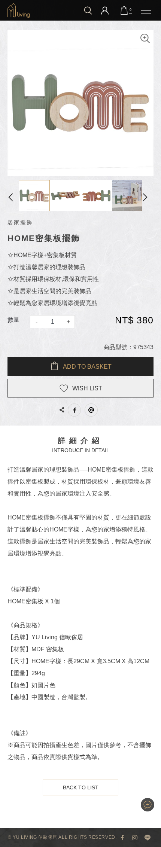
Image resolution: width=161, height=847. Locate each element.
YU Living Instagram (134, 837)
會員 (104, 10)
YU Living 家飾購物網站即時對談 (147, 804)
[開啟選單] (146, 10)
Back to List (80, 787)
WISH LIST (87, 388)
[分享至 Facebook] (74, 410)
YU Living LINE (147, 837)
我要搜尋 (87, 10)
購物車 (130, 10)
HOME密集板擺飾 (18, 10)
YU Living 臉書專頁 (122, 837)
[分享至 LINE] (91, 410)
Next (148, 195)
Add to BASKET (87, 366)
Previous (13, 195)
